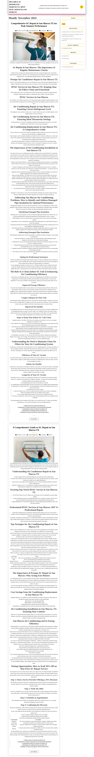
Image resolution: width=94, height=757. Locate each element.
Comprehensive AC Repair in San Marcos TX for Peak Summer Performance (34, 407)
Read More (33, 419)
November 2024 (65, 58)
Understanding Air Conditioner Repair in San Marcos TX (53, 5)
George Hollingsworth (33, 30)
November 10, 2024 (21, 30)
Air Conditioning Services (67, 66)
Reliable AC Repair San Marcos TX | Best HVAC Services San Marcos (18, 7)
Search (73, 18)
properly (39, 134)
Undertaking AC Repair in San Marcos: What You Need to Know (53, 8)
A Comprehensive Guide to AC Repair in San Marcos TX (34, 408)
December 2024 (65, 55)
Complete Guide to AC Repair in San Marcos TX (34, 405)
